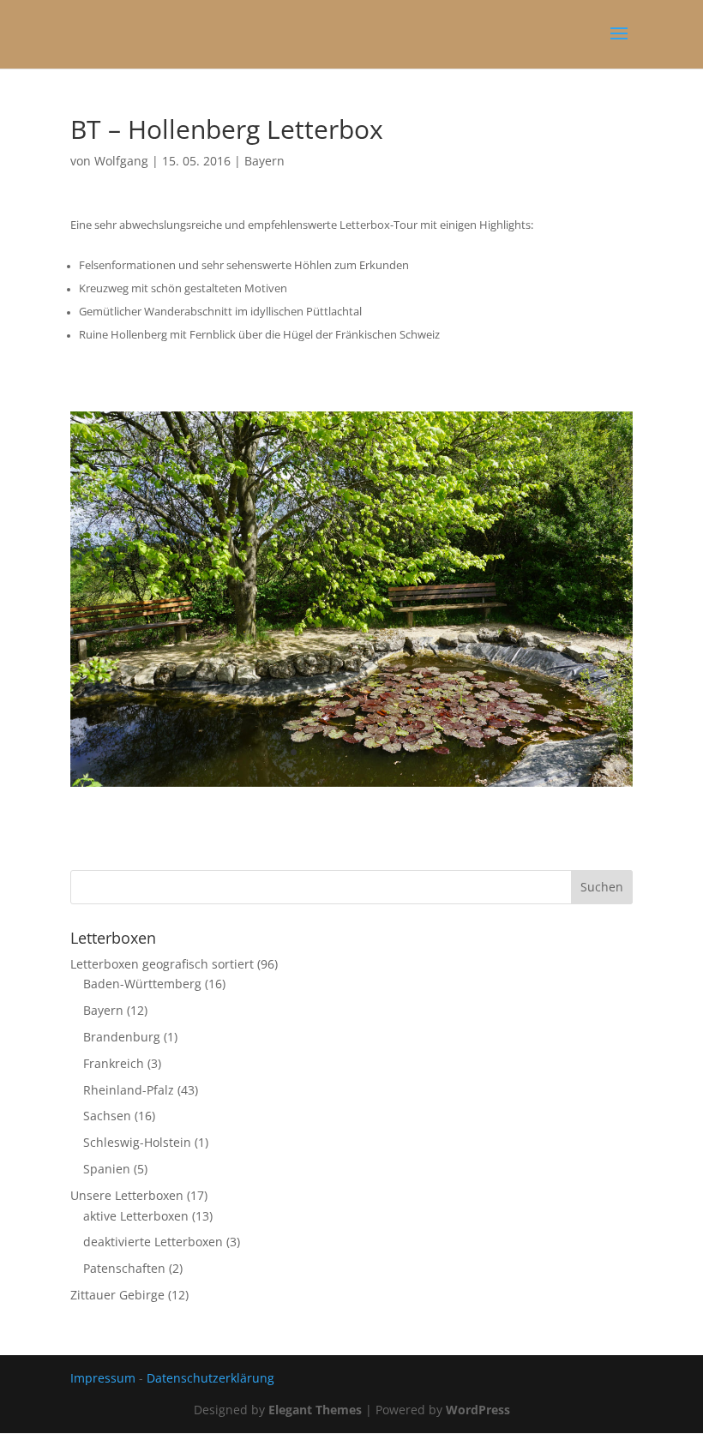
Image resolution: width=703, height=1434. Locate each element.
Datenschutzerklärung (210, 1378)
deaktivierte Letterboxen (153, 1241)
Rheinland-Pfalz (128, 1090)
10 (410, 752)
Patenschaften (124, 1268)
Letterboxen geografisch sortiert (162, 964)
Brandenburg (121, 1037)
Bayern (264, 161)
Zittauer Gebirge (117, 1295)
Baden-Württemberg (142, 983)
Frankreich (113, 1063)
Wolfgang (121, 161)
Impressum (102, 1378)
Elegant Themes (315, 1409)
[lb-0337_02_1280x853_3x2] (351, 786)
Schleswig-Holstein (137, 1142)
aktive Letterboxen (136, 1216)
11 (425, 752)
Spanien (106, 1169)
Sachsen (107, 1115)
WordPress (478, 1409)
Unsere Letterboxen (126, 1195)
